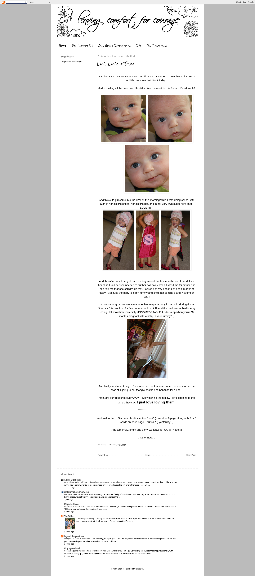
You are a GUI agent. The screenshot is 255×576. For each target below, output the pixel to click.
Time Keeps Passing (85, 518)
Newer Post (103, 455)
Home (63, 45)
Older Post (191, 455)
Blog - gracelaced (72, 548)
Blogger (139, 569)
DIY (138, 45)
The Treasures (156, 45)
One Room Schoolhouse (114, 45)
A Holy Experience (72, 480)
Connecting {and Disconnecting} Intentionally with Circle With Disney (93, 551)
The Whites (69, 516)
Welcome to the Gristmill (74, 506)
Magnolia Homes (71, 504)
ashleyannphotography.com (76, 492)
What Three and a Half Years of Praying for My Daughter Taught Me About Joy (97, 482)
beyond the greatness (74, 536)
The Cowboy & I (82, 45)
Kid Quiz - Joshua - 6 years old (77, 539)
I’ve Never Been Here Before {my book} (81, 494)
